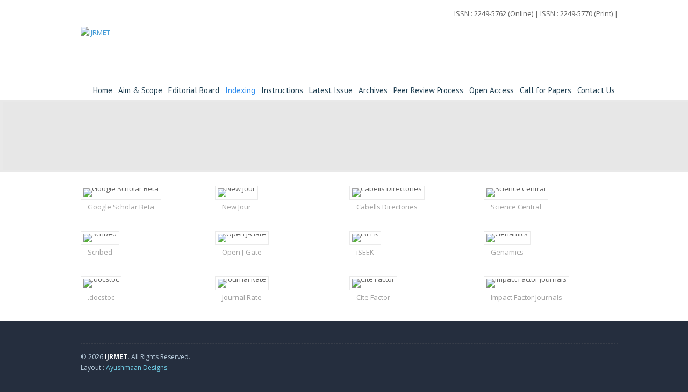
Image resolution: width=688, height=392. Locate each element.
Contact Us (596, 90)
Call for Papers (545, 90)
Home (102, 90)
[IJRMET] (95, 46)
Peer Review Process (428, 90)
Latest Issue (331, 90)
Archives (373, 90)
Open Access (491, 90)
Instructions (282, 90)
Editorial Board (193, 90)
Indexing (240, 90)
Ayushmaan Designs (136, 367)
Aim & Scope (140, 90)
